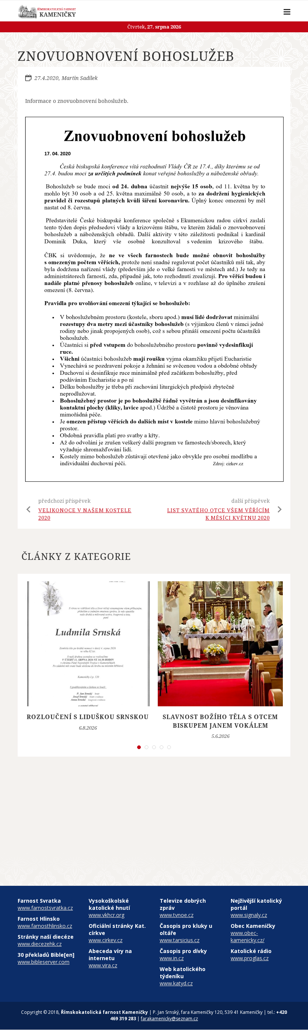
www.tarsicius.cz (179, 940)
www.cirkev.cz (105, 940)
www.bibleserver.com (43, 961)
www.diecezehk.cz (40, 943)
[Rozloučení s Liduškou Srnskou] (87, 643)
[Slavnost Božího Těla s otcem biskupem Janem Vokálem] (220, 643)
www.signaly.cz (249, 914)
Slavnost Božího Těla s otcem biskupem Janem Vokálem (220, 721)
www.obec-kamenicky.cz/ (247, 936)
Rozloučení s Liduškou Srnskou (88, 717)
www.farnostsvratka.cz (45, 907)
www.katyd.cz (176, 983)
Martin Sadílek (80, 77)
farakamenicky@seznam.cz (169, 1018)
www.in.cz (172, 958)
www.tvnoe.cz (176, 914)
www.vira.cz (103, 965)
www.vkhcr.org (106, 914)
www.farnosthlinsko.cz (45, 925)
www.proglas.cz (250, 958)
